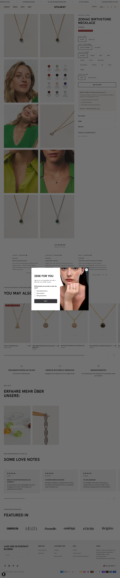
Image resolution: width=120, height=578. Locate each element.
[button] (4, 574)
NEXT (45, 301)
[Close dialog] (86, 269)
